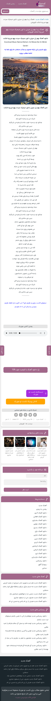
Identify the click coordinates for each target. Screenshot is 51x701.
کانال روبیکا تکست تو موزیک (25, 401)
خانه (47, 19)
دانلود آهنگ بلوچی (40, 524)
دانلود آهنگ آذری (41, 513)
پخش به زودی (41, 509)
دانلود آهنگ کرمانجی (39, 546)
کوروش (21, 424)
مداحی (44, 568)
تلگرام (16, 415)
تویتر (30, 415)
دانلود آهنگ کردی (40, 542)
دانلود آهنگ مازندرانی (39, 557)
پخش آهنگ (10, 4)
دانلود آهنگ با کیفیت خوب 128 (24, 370)
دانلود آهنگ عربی (40, 539)
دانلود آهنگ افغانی (40, 517)
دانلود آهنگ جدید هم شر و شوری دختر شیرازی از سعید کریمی (25, 583)
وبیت (17, 697)
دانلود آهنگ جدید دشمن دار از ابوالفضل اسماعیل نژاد (28, 594)
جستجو (5, 11)
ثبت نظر (25, 490)
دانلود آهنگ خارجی (40, 535)
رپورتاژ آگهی (42, 564)
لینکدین (25, 415)
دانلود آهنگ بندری (40, 528)
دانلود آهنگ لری (41, 553)
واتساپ (21, 415)
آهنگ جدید (22, 4)
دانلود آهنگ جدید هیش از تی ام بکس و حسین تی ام (28, 601)
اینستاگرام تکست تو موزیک (36, 393)
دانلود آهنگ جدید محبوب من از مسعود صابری (30, 598)
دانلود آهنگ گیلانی (40, 550)
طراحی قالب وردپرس (28, 697)
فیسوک (35, 415)
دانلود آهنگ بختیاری (39, 520)
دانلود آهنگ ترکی (41, 531)
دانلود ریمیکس (41, 561)
